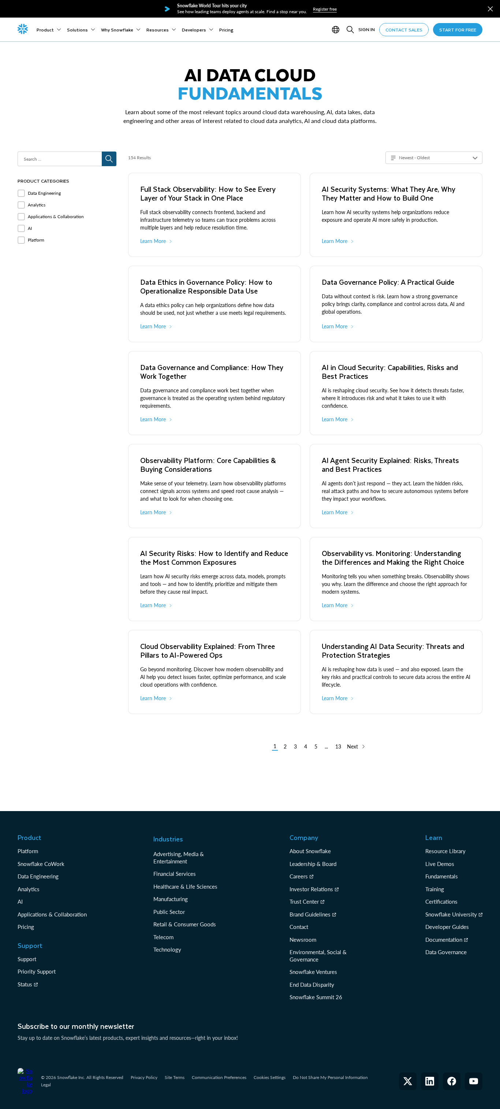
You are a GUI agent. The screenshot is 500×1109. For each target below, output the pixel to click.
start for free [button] (457, 29)
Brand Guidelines (310, 914)
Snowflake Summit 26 (316, 997)
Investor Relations (311, 889)
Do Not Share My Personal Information (330, 1077)
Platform (28, 851)
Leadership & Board (313, 863)
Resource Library (445, 851)
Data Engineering (38, 876)
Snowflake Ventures (313, 971)
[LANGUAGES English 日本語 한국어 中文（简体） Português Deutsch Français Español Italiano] (337, 29)
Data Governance (446, 952)
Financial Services (174, 873)
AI (20, 901)
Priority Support (37, 971)
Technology (167, 949)
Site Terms (174, 1077)
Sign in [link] (366, 29)
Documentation (443, 939)
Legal (46, 1084)
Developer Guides (447, 926)
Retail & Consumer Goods (184, 924)
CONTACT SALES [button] (403, 29)
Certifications (441, 901)
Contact (299, 926)
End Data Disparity (312, 984)
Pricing (26, 926)
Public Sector (169, 911)
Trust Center (304, 901)
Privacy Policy (144, 1077)
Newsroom (303, 939)
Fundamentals (441, 876)
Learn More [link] (153, 241)
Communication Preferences (219, 1077)
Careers (299, 876)
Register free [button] (325, 9)
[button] (490, 9)
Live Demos (439, 863)
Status (25, 984)
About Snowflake (310, 851)
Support (27, 959)
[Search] (350, 29)
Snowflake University (451, 914)
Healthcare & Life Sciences (185, 886)
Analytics (29, 889)
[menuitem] (49, 29)
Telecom (163, 937)
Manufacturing (170, 899)
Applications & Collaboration (52, 914)
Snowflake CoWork (41, 863)
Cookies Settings (270, 1077)
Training (434, 889)
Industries (168, 839)
